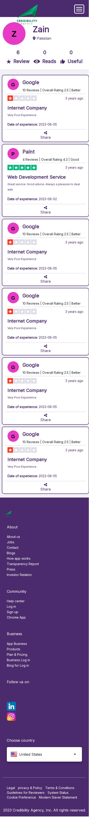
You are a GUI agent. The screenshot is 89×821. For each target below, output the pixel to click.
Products (13, 649)
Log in (11, 606)
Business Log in (18, 660)
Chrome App (16, 617)
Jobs (10, 542)
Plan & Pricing (17, 654)
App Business (17, 644)
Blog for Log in (18, 665)
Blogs (11, 553)
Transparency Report (23, 564)
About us (13, 537)
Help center (16, 601)
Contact (12, 547)
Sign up (12, 612)
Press (11, 569)
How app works (19, 558)
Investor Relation (19, 575)
